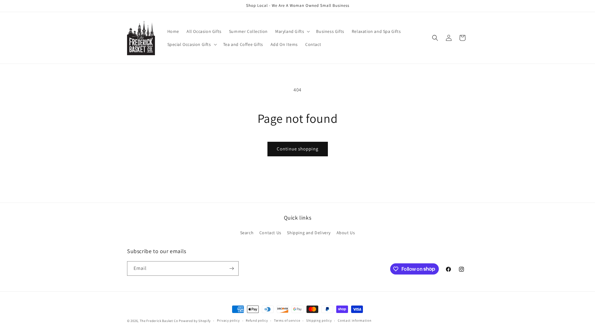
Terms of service (287, 320)
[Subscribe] (231, 268)
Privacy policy (228, 320)
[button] (291, 31)
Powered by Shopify (195, 321)
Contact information (354, 320)
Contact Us (270, 232)
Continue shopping (298, 149)
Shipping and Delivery (309, 232)
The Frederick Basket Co (159, 321)
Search (247, 232)
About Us (346, 232)
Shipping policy (319, 320)
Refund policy (257, 320)
